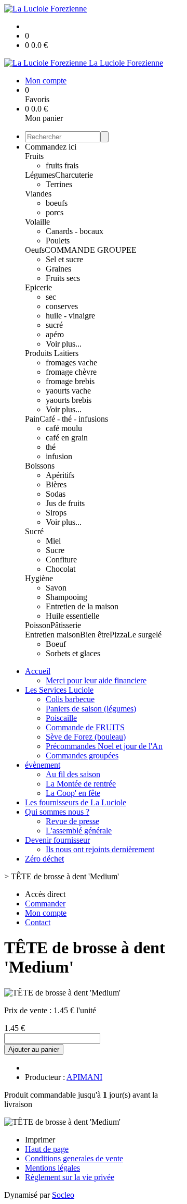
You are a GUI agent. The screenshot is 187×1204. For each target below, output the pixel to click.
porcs (54, 212)
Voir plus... (64, 343)
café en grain (67, 437)
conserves (62, 306)
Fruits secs (63, 278)
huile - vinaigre (70, 315)
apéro (55, 334)
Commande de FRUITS (85, 727)
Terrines (59, 184)
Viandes (38, 193)
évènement (42, 764)
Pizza (118, 634)
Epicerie (38, 287)
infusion (59, 456)
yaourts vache (68, 390)
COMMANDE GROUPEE (91, 249)
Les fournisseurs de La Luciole (75, 802)
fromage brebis (70, 381)
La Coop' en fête (73, 793)
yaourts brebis (68, 400)
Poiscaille (61, 718)
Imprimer (40, 1139)
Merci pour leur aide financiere (96, 680)
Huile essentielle (72, 615)
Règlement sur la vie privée (69, 1177)
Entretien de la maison (82, 606)
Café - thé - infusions (73, 418)
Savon (56, 587)
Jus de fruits (65, 503)
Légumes (40, 174)
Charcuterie (74, 174)
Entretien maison (52, 634)
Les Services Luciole (59, 689)
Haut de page (47, 1149)
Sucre (55, 550)
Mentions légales (52, 1167)
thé (51, 447)
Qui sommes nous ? (57, 811)
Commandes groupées (82, 755)
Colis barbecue (70, 699)
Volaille (37, 221)
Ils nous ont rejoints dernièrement (100, 849)
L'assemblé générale (79, 830)
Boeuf (56, 644)
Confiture (61, 559)
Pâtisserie (65, 625)
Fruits (34, 156)
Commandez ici (50, 146)
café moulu (64, 428)
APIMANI (84, 1077)
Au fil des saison (73, 774)
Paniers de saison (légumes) (91, 708)
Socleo (63, 1194)
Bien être (95, 634)
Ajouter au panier (33, 1049)
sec (51, 296)
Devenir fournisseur (57, 840)
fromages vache (71, 362)
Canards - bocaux (74, 231)
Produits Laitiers (51, 353)
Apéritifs (60, 475)
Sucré (34, 531)
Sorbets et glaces (73, 653)
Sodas (55, 493)
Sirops (56, 512)
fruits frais (62, 165)
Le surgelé (144, 634)
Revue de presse (72, 821)
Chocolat (60, 568)
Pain (32, 418)
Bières (56, 484)
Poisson (37, 625)
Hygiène (39, 578)
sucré (54, 325)
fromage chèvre (71, 371)
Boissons (40, 465)
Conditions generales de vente (74, 1158)
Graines (58, 268)
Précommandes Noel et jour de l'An (104, 746)
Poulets (58, 240)
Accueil (37, 671)
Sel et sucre (64, 259)
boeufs (57, 203)
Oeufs (35, 249)
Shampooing (66, 597)
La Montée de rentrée (81, 783)
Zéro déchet (44, 858)
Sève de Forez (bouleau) (86, 736)
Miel (53, 540)
